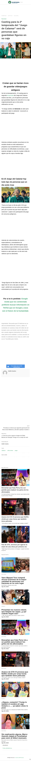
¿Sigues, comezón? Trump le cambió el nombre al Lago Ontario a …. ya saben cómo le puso (15, 705)
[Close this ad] (30, 759)
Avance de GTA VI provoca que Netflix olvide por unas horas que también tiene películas (15, 519)
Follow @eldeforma (7, 748)
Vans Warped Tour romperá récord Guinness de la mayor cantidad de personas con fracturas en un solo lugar (14, 580)
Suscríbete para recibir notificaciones (16, 366)
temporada (10, 95)
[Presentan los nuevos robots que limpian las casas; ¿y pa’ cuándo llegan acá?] (15, 597)
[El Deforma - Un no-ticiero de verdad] (15, 2)
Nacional (16, 15)
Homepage (4, 15)
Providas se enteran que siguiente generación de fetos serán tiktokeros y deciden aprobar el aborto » (15, 428)
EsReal (3, 606)
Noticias (10, 15)
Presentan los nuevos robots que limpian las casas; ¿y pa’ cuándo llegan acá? (14, 612)
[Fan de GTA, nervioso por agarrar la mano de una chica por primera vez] (15, 534)
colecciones (10, 450)
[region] (15, 8)
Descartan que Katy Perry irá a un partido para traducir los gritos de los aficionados (15, 490)
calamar (3, 450)
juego (16, 450)
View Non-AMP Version (19, 757)
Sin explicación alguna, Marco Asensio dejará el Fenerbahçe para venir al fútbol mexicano (14, 736)
